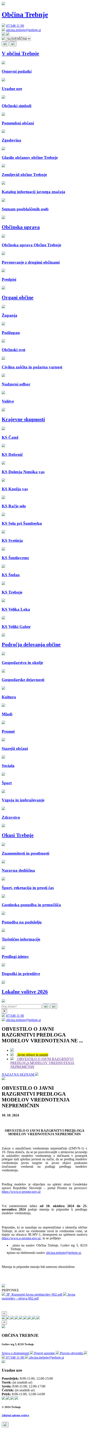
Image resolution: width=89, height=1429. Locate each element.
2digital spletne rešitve (15, 1415)
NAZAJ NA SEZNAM (18, 1074)
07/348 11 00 (15, 25)
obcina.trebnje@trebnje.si (23, 30)
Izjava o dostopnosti (16, 1353)
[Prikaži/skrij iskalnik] (5, 43)
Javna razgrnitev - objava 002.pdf (38, 1296)
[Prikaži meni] (13, 43)
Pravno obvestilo (72, 1353)
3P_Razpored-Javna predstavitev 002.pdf (34, 1294)
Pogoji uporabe (45, 1353)
